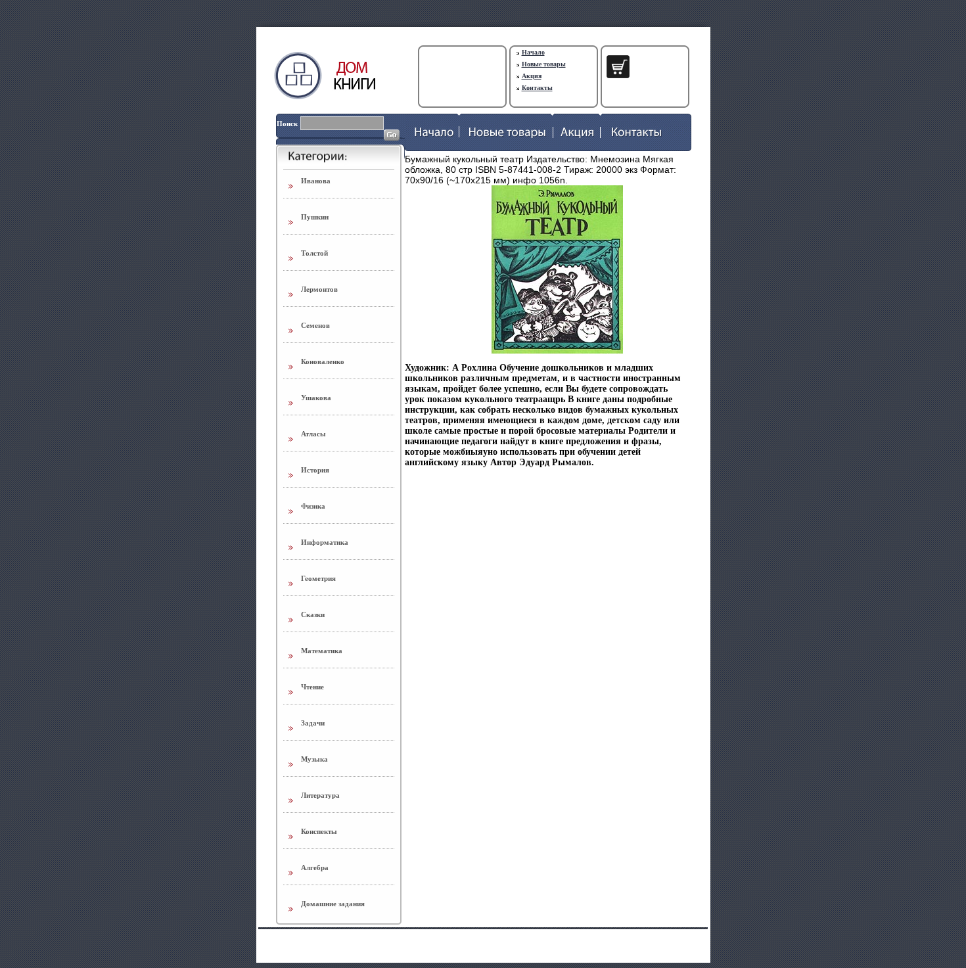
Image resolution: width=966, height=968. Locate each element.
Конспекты (319, 831)
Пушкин (315, 217)
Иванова (316, 181)
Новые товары (544, 64)
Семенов (315, 325)
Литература (320, 795)
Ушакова (316, 398)
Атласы (313, 434)
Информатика (324, 542)
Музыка (314, 759)
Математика (321, 651)
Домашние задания (333, 904)
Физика (313, 506)
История (315, 470)
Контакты (537, 87)
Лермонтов (319, 289)
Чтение (312, 687)
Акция (531, 76)
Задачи (313, 723)
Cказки (313, 614)
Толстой (314, 253)
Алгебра (315, 867)
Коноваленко (322, 361)
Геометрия (318, 578)
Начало (533, 52)
